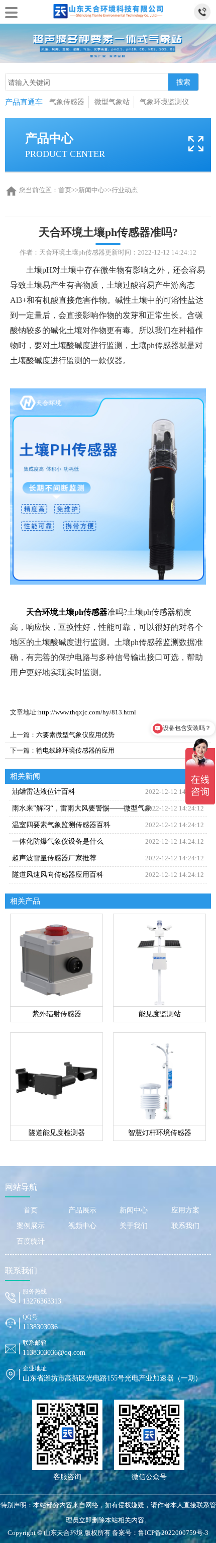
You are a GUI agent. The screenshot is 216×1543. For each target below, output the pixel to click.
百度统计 (31, 1241)
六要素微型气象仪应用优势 (75, 735)
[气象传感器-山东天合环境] (108, 10)
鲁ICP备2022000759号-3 (173, 1532)
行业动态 (125, 190)
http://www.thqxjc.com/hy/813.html (87, 712)
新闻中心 (91, 190)
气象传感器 (66, 102)
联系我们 (185, 1226)
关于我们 (134, 1226)
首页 (64, 190)
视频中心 (82, 1226)
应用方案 (185, 1210)
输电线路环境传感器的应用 (75, 750)
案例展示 (31, 1226)
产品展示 (82, 1210)
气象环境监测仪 (164, 102)
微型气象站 (112, 102)
